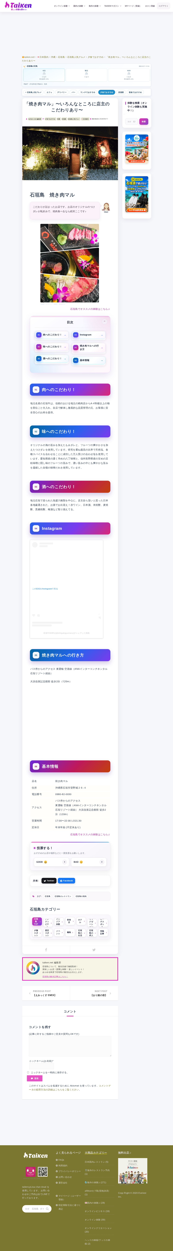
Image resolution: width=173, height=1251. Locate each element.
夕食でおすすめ (106, 92)
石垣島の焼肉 (81, 896)
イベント (58, 932)
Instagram (85, 334)
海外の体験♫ (93, 1182)
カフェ (49, 92)
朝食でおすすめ (135, 92)
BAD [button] (88, 862)
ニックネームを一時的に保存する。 (50, 1072)
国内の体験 (78, 6)
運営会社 (63, 1183)
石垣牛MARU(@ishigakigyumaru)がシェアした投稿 (66, 633)
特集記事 (102, 932)
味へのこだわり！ (52, 346)
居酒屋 (121, 92)
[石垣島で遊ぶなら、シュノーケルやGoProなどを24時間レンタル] (136, 194)
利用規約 (63, 1165)
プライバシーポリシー (70, 1171)
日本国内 (86, 119)
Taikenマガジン (111, 6)
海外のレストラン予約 (98, 1170)
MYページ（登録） (133, 6)
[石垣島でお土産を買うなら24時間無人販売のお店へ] (136, 149)
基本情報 (84, 360)
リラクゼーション (91, 923)
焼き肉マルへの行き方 (89, 347)
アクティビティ (47, 923)
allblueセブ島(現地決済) (97, 1191)
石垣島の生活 (80, 933)
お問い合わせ (65, 1177)
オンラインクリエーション (98, 1228)
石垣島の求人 (91, 933)
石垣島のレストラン (63, 896)
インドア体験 (58, 921)
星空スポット (47, 933)
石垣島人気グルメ (34, 92)
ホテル (80, 921)
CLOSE (104, 321)
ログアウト (163, 6)
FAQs (61, 1160)
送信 (36, 1078)
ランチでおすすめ (87, 92)
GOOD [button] (50, 862)
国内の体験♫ (93, 1203)
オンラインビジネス (95, 1211)
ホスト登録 (150, 6)
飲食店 (69, 921)
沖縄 (58, 119)
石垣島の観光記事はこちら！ (55, 976)
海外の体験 (93, 6)
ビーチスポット (102, 923)
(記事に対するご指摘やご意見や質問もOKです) (54, 1034)
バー (73, 92)
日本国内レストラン (95, 1162)
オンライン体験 (61, 6)
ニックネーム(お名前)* (41, 1061)
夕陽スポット (36, 933)
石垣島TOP (36, 921)
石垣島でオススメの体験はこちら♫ (90, 308)
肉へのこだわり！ (52, 334)
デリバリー (61, 92)
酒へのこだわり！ (52, 358)
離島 (69, 932)
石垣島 (64, 119)
